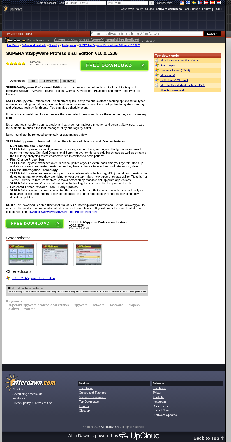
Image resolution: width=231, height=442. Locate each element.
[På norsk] (200, 3)
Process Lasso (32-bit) (175, 70)
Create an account (46, 3)
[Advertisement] (77, 336)
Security (54, 45)
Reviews (68, 80)
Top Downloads (89, 401)
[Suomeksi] (188, 3)
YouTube (158, 397)
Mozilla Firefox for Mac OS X (179, 60)
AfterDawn (13, 45)
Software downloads (34, 45)
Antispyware (69, 45)
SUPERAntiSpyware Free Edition (33, 278)
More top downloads (173, 90)
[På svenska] (194, 3)
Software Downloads (92, 397)
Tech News (86, 388)
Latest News (162, 410)
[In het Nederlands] (219, 3)
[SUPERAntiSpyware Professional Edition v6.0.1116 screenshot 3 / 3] (89, 265)
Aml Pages (167, 65)
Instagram (159, 401)
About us (18, 389)
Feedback (18, 398)
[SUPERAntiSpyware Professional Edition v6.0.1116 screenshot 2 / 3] (56, 265)
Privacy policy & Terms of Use (32, 403)
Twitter (157, 392)
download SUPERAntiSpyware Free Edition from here (62, 211)
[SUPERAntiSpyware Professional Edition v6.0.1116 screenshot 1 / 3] (22, 265)
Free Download (109, 65)
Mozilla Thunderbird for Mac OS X (182, 85)
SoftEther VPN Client (174, 80)
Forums (84, 406)
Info (33, 80)
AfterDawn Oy (110, 427)
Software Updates (165, 415)
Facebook (159, 388)
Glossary (85, 410)
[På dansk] (206, 3)
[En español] (212, 3)
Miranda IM (167, 75)
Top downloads (167, 55)
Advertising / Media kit (27, 394)
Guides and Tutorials (92, 392)
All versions (49, 80)
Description (17, 80)
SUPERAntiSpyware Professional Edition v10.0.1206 (109, 45)
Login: (61, 3)
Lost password (164, 3)
